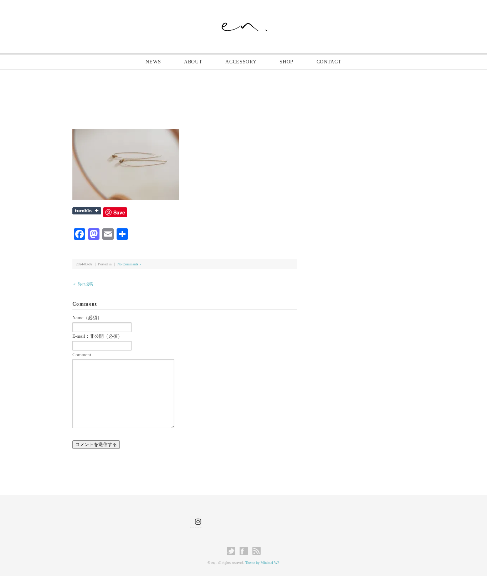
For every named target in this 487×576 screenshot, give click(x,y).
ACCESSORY (240, 61)
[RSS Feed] (256, 551)
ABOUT (193, 61)
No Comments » (129, 264)
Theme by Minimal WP (262, 563)
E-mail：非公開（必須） (97, 336)
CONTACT (329, 61)
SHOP (286, 61)
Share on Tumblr (86, 210)
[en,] (244, 23)
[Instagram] (196, 521)
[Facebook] (245, 551)
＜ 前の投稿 (82, 284)
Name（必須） (87, 317)
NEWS (153, 61)
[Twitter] (233, 551)
